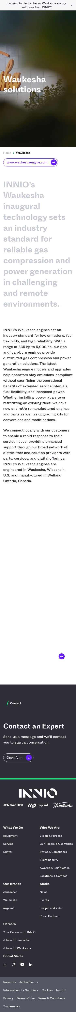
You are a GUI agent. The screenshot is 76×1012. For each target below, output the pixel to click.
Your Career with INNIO (19, 932)
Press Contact (49, 916)
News (43, 892)
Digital (7, 852)
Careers (9, 924)
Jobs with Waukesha (17, 948)
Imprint (61, 990)
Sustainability (49, 860)
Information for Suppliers (20, 990)
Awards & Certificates (55, 868)
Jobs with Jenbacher (17, 940)
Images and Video (51, 908)
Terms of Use (26, 998)
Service (8, 844)
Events (44, 900)
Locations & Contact (53, 876)
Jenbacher (10, 892)
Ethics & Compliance (53, 852)
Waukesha (10, 900)
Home (7, 153)
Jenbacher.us (28, 982)
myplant (8, 908)
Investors (9, 982)
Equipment (10, 836)
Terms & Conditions (51, 998)
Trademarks (11, 1006)
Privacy (8, 998)
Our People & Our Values (56, 844)
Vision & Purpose (51, 836)
